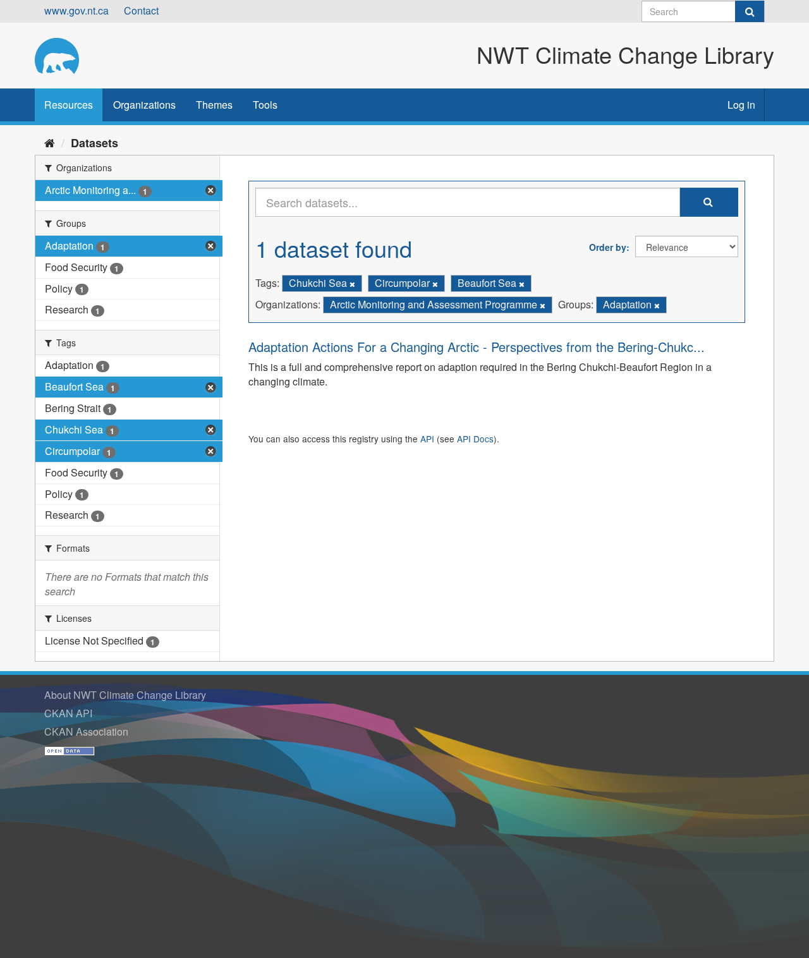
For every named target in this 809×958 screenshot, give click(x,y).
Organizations (144, 104)
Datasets (94, 143)
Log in (741, 104)
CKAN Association (86, 731)
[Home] (49, 142)
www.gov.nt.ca (76, 10)
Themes (214, 104)
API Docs (475, 438)
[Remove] (352, 284)
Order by (607, 247)
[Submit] (749, 11)
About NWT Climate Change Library (125, 695)
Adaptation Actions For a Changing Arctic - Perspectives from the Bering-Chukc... (476, 346)
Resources (68, 104)
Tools (265, 104)
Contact (141, 10)
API (427, 438)
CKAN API (68, 713)
